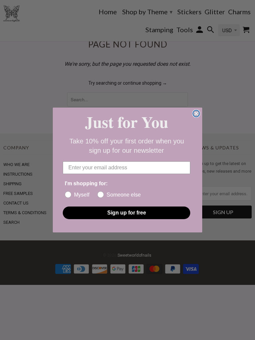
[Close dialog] (196, 113)
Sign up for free (126, 212)
